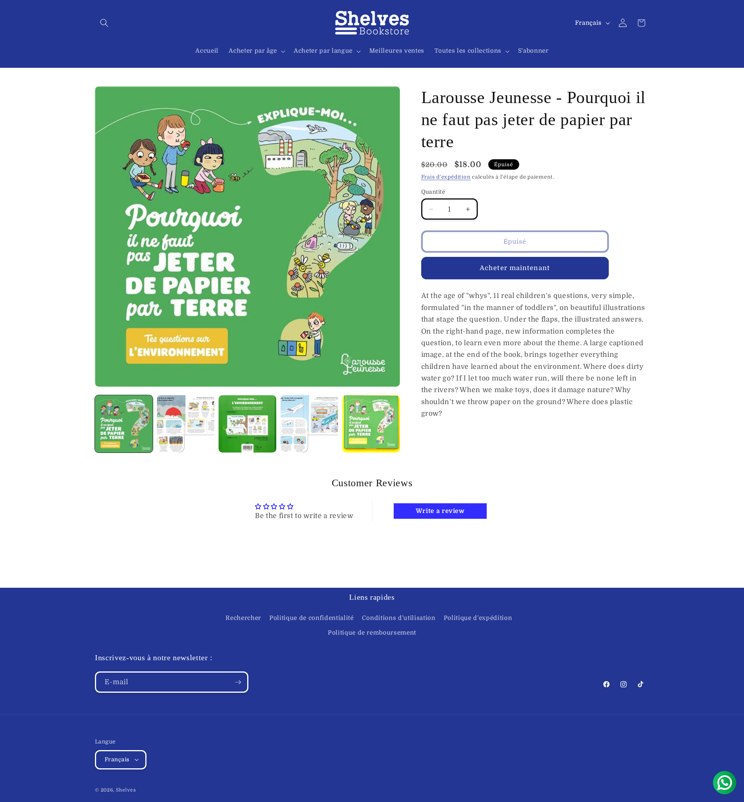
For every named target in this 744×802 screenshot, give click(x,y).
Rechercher (243, 617)
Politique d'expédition (478, 617)
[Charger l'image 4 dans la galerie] (309, 424)
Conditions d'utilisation (399, 617)
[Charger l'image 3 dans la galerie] (247, 424)
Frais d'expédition (446, 177)
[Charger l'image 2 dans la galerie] (186, 424)
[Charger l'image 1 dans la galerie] (124, 424)
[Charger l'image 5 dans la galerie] (371, 424)
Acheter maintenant (515, 268)
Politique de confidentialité (311, 617)
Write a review (440, 511)
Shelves (126, 790)
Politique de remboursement (372, 632)
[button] (104, 23)
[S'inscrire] (238, 682)
